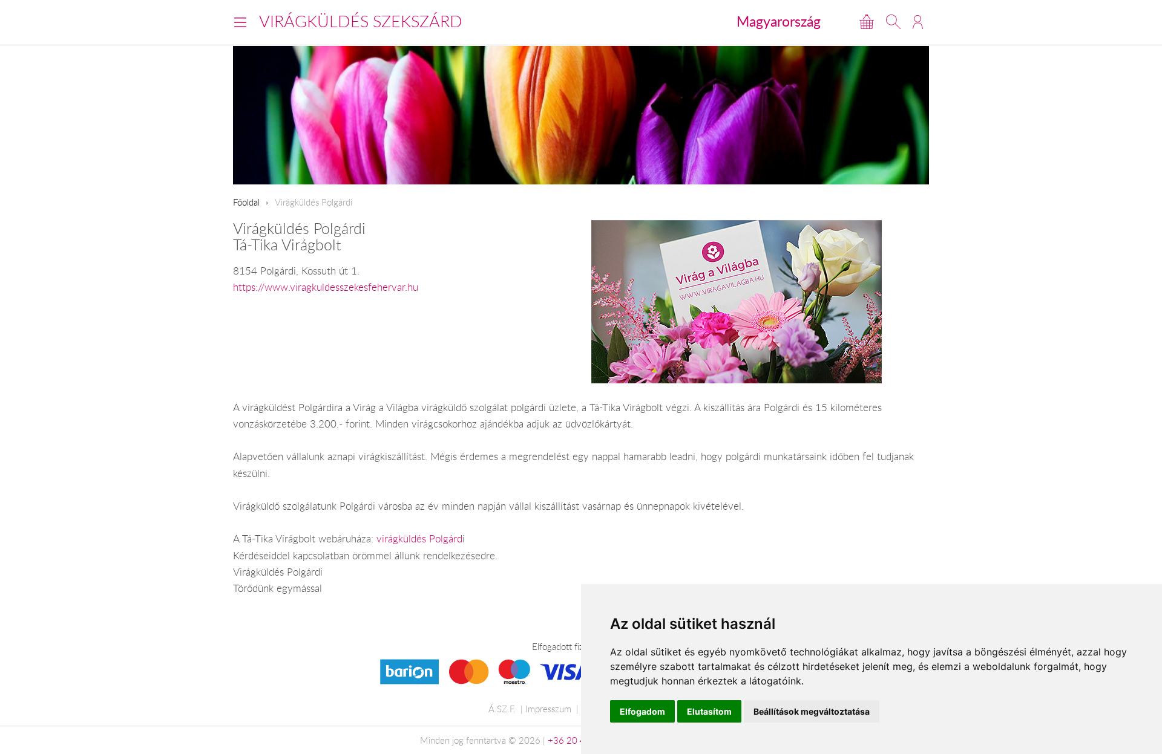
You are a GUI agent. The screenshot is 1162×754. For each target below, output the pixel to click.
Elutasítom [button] (709, 711)
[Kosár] (866, 22)
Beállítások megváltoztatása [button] (811, 711)
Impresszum (548, 709)
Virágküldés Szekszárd (360, 21)
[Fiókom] (918, 22)
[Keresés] (893, 22)
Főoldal (246, 202)
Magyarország (779, 21)
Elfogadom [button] (642, 711)
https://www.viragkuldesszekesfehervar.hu (325, 287)
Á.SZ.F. (502, 709)
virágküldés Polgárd (419, 538)
